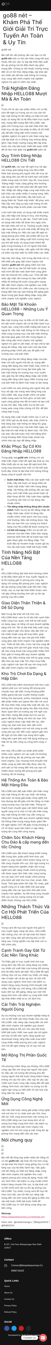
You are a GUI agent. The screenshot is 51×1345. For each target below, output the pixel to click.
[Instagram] (28, 1328)
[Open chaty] (43, 1337)
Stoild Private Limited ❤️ (32, 1335)
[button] (47, 4)
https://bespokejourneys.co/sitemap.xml (22, 1216)
